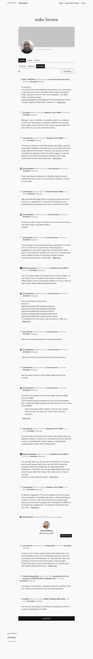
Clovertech (23, 3)
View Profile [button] (66, 536)
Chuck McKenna (28, 168)
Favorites (40, 66)
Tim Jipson (26, 112)
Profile (29, 60)
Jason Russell (27, 138)
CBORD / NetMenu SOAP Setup (54, 599)
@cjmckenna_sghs (46, 533)
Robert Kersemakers (30, 268)
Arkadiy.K (26, 599)
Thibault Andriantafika (30, 576)
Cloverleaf (33, 82)
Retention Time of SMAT (53, 112)
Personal (22, 66)
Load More (46, 618)
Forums (37, 60)
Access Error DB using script (59, 79)
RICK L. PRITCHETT (29, 79)
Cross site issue (53, 168)
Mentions (31, 66)
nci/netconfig (49, 546)
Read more (61, 102)
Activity (22, 60)
